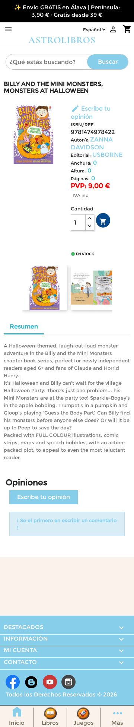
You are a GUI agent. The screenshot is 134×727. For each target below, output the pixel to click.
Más (117, 722)
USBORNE (107, 154)
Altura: (78, 170)
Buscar (108, 61)
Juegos (83, 722)
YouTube (50, 682)
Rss (31, 682)
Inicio (17, 722)
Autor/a (80, 139)
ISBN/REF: (83, 124)
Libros (50, 722)
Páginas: (80, 178)
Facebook (13, 682)
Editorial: (81, 155)
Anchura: (81, 163)
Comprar (103, 221)
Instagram (68, 682)
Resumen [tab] (24, 326)
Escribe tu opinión (43, 497)
